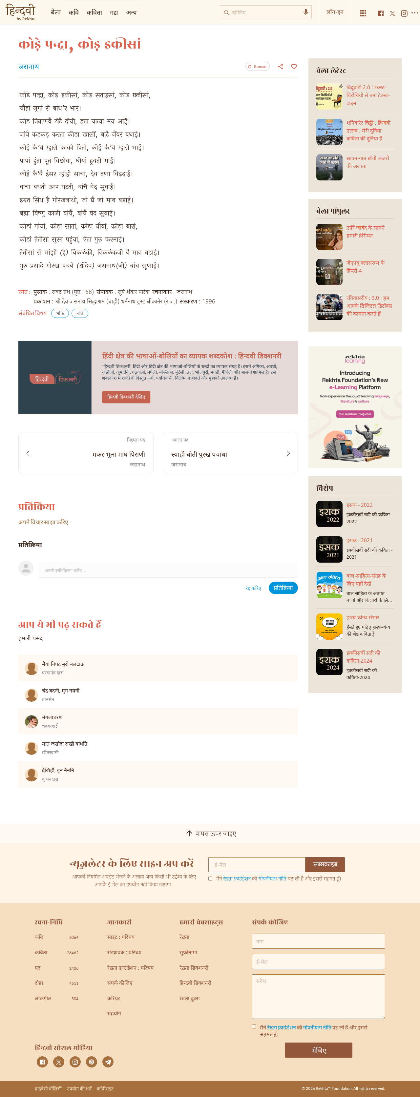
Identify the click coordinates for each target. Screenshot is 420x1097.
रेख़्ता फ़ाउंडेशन (237, 879)
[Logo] (20, 13)
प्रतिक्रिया (283, 588)
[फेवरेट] (293, 66)
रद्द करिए (253, 589)
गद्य (114, 12)
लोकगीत (56, 999)
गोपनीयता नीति (272, 879)
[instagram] (75, 1061)
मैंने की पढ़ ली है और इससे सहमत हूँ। (278, 879)
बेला (56, 12)
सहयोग (114, 1014)
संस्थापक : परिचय (124, 953)
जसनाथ (28, 67)
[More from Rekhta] (363, 13)
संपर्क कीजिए (120, 983)
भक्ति (60, 314)
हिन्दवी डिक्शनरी (195, 983)
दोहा (56, 983)
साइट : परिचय (121, 937)
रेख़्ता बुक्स (189, 999)
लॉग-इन (335, 11)
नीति (79, 314)
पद (56, 968)
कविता (94, 12)
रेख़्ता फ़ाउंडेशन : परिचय (130, 968)
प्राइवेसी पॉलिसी (48, 1088)
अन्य (131, 12)
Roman (260, 66)
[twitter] (58, 1061)
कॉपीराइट (105, 1088)
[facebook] (42, 1061)
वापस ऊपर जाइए (216, 834)
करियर (113, 999)
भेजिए (318, 1050)
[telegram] (108, 1061)
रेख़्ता (184, 937)
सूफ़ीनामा (188, 953)
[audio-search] (306, 12)
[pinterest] (91, 1061)
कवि (74, 12)
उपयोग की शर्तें (79, 1088)
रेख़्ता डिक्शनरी (193, 968)
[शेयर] (280, 66)
